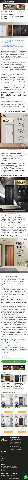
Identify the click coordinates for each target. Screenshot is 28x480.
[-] (2, 475)
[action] (26, 477)
